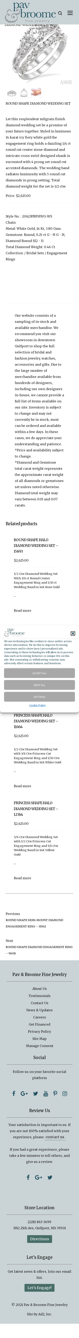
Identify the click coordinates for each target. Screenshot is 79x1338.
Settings (39, 697)
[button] (73, 633)
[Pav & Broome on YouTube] (46, 1093)
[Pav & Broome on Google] (24, 1093)
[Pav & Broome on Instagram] (65, 1093)
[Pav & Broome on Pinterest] (55, 1093)
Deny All (39, 685)
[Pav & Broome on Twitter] (35, 1093)
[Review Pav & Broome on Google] (38, 1177)
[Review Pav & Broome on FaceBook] (28, 1177)
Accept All (39, 673)
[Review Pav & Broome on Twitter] (50, 1177)
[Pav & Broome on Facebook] (14, 1093)
